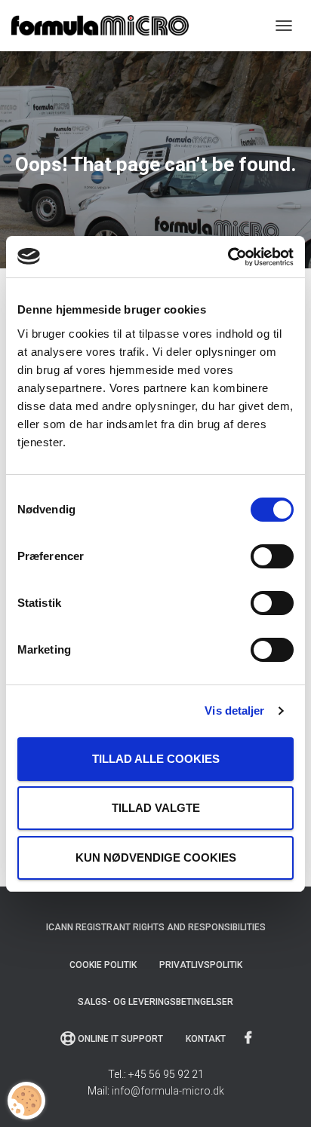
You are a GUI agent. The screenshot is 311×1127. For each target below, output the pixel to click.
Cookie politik (103, 965)
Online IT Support (120, 1039)
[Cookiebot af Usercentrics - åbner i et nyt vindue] (228, 257)
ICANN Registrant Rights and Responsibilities (156, 927)
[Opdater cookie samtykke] (26, 1100)
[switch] (272, 556)
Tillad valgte (156, 807)
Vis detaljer (234, 710)
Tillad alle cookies (156, 758)
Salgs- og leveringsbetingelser (155, 1002)
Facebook (249, 1038)
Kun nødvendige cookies (155, 857)
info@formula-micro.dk (168, 1091)
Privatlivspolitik (200, 965)
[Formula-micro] (105, 25)
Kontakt (206, 1039)
